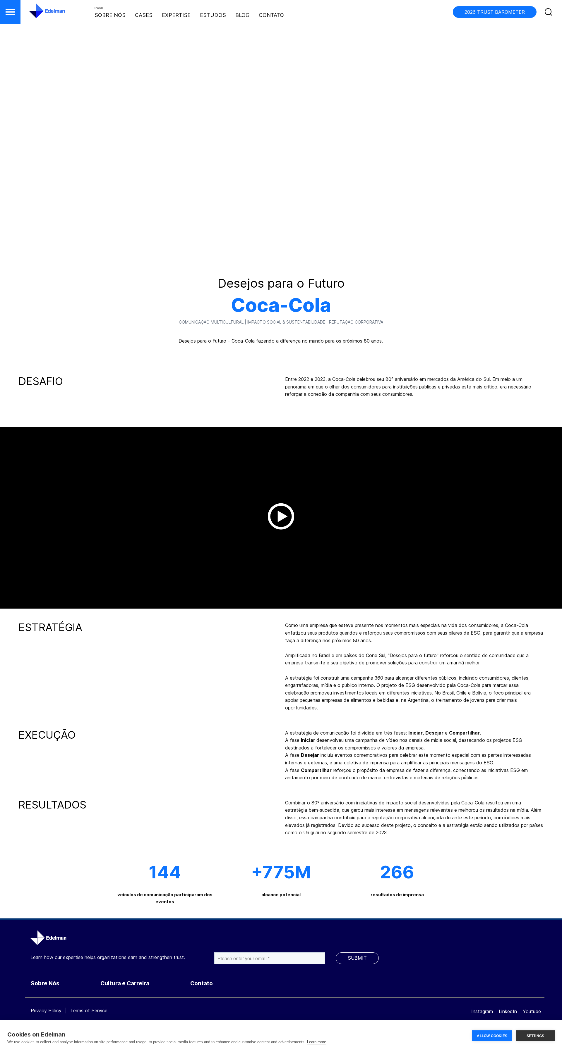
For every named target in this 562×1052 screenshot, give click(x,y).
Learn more (316, 1042)
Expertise (176, 15)
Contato (271, 15)
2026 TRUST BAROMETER (495, 12)
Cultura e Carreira (124, 983)
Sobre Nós (110, 15)
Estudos (213, 15)
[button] (10, 12)
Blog (242, 15)
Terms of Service (88, 1010)
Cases (144, 15)
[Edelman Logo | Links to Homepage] (38, 14)
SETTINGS (535, 1036)
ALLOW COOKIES (492, 1036)
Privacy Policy (46, 1010)
